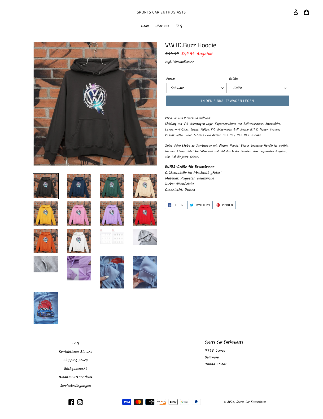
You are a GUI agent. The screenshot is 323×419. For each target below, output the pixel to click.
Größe (233, 79)
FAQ (75, 343)
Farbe (170, 79)
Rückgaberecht (75, 369)
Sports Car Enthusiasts (161, 12)
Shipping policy (75, 360)
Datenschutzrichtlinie (75, 377)
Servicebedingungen (75, 386)
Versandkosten (183, 62)
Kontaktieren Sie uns (75, 352)
